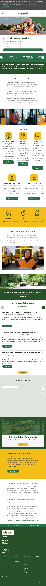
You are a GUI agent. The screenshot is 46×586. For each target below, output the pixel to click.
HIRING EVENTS (37, 556)
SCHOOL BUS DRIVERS (17, 559)
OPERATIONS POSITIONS (6, 564)
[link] (12, 57)
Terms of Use (41, 581)
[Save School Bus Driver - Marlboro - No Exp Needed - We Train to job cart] (43, 312)
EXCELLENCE (26, 568)
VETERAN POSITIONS (5, 567)
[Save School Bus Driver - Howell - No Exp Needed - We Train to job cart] (43, 332)
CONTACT (25, 572)
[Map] (23, 400)
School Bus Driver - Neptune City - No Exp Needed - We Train (21, 352)
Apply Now (7, 326)
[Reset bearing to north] (43, 390)
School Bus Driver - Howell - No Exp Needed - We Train (19, 332)
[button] (23, 49)
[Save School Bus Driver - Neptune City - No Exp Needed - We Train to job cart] (43, 353)
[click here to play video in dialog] (23, 258)
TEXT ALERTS (26, 570)
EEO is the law (41, 582)
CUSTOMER (26, 566)
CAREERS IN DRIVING (16, 557)
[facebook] (2, 576)
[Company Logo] (23, 13)
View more (23, 372)
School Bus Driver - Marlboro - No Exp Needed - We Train (20, 312)
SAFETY (25, 560)
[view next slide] (43, 307)
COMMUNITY (26, 562)
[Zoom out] (43, 388)
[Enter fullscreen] (43, 392)
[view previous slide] (2, 307)
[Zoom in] (43, 386)
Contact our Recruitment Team (5, 551)
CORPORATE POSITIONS (6, 565)
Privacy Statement (33, 581)
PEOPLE (25, 564)
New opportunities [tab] (22, 306)
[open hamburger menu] (2, 13)
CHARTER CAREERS (16, 561)
